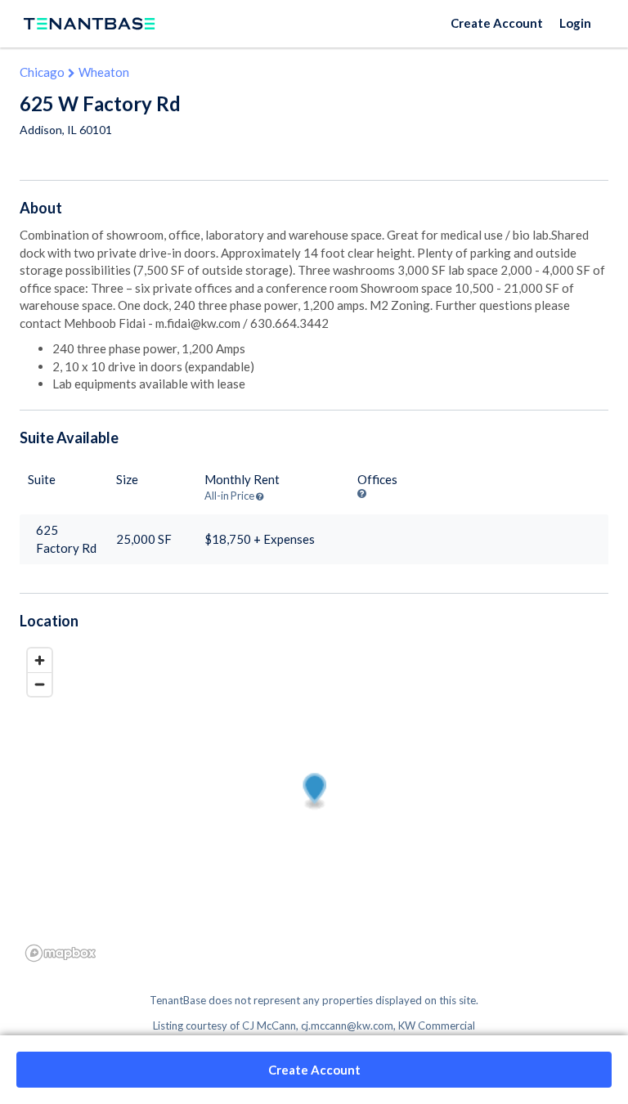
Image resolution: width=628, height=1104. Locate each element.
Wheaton (103, 72)
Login (575, 23)
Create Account (497, 23)
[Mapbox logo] (60, 953)
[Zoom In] (40, 660)
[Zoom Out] (40, 684)
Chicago (42, 72)
